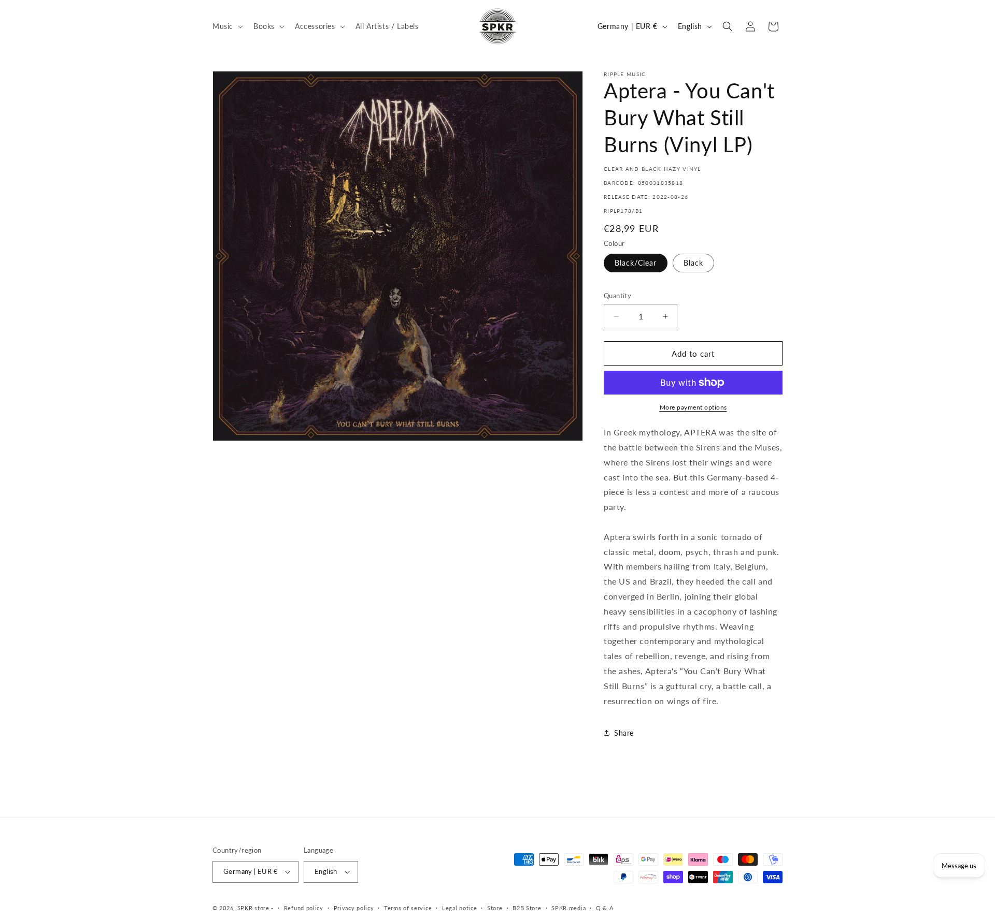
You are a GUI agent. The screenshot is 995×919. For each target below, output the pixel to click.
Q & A (605, 908)
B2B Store (527, 908)
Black (693, 262)
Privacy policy (354, 908)
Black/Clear (636, 262)
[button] (226, 26)
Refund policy (303, 908)
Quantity (617, 295)
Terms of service (408, 908)
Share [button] (624, 732)
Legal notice (459, 908)
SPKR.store (253, 908)
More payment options (693, 407)
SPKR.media (568, 908)
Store (495, 908)
